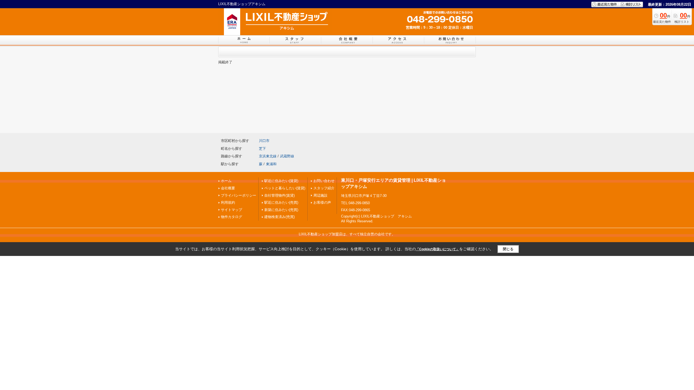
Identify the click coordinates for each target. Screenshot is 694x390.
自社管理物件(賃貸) (279, 195)
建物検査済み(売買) (279, 217)
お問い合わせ (324, 181)
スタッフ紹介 (324, 188)
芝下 (262, 149)
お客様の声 (322, 202)
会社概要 (228, 188)
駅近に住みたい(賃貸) (281, 181)
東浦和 (271, 164)
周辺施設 (320, 195)
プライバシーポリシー (238, 195)
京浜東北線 (268, 156)
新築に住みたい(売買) (281, 210)
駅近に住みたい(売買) (281, 202)
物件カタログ (231, 217)
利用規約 (228, 202)
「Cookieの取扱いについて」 (437, 249)
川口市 (264, 141)
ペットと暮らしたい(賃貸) (284, 188)
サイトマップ (231, 210)
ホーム (226, 181)
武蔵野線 (287, 156)
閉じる (508, 249)
